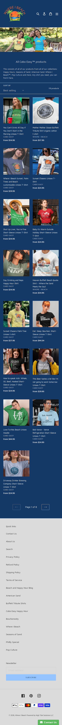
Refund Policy (12, 564)
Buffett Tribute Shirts (16, 603)
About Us (10, 541)
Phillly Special (12, 642)
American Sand (13, 595)
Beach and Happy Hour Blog (19, 587)
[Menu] (57, 13)
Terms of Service (14, 580)
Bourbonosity (12, 618)
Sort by (7, 85)
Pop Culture (11, 649)
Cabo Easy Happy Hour (17, 611)
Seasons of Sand (14, 634)
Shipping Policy (13, 572)
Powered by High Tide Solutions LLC (40, 715)
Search (9, 549)
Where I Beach (13, 626)
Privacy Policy (13, 557)
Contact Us (11, 533)
